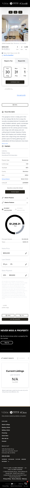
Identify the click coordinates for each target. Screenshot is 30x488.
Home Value (5, 435)
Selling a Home (6, 430)
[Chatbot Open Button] (25, 483)
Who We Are (5, 438)
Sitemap (24, 479)
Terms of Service (16, 479)
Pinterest (4, 461)
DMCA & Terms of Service (16, 486)
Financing (4, 433)
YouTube (17, 459)
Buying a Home (6, 427)
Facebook (4, 459)
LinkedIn (23, 459)
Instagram (11, 459)
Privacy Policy (7, 479)
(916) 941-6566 (6, 456)
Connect (4, 441)
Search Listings (6, 424)
